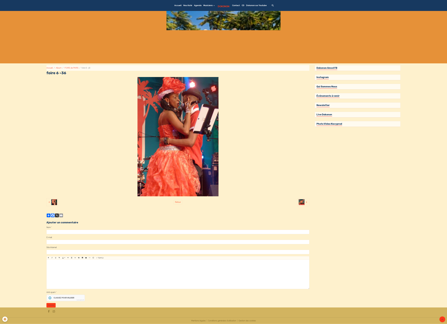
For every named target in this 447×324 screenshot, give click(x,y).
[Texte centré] (71, 257)
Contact (236, 5)
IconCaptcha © (80, 300)
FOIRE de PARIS (71, 68)
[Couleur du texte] (63, 257)
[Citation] (68, 257)
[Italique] (52, 257)
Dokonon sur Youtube (256, 5)
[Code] (89, 257)
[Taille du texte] (59, 257)
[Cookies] (5, 319)
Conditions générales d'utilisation (222, 321)
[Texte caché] (79, 257)
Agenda (197, 5)
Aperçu (101, 258)
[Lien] (75, 257)
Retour (178, 202)
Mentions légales (198, 321)
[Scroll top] (442, 319)
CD (243, 5)
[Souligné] (56, 257)
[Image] (82, 257)
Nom (48, 227)
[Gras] (48, 257)
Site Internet (51, 247)
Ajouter (51, 305)
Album (58, 68)
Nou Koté (187, 5)
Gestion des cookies (247, 321)
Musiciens (208, 5)
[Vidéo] (86, 257)
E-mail (49, 237)
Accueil (177, 5)
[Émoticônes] (93, 257)
